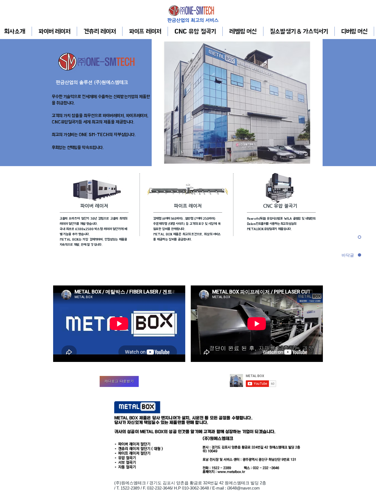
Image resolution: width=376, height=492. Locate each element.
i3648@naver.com (243, 488)
